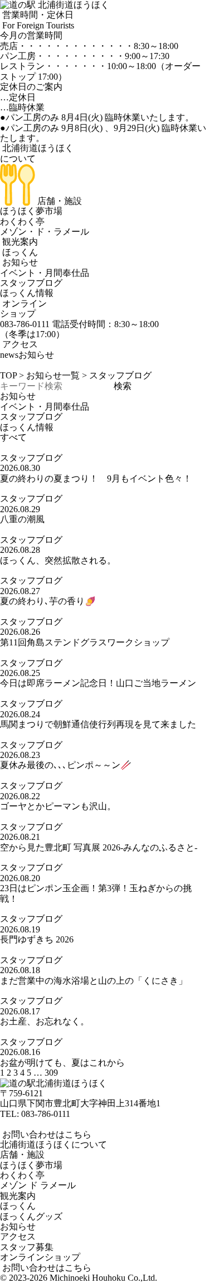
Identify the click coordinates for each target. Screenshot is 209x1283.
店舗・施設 (58, 201)
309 (51, 1072)
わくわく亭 (22, 221)
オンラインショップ (23, 308)
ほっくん (19, 252)
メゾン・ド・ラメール (44, 231)
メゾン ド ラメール (38, 1185)
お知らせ (19, 262)
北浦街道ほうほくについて (53, 1144)
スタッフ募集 (27, 1247)
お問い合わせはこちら (45, 1134)
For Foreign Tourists (37, 25)
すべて (13, 437)
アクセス (19, 344)
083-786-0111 (45, 1114)
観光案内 (19, 241)
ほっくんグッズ (31, 1216)
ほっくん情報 (27, 293)
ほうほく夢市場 (31, 211)
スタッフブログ (31, 283)
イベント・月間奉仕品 (44, 273)
